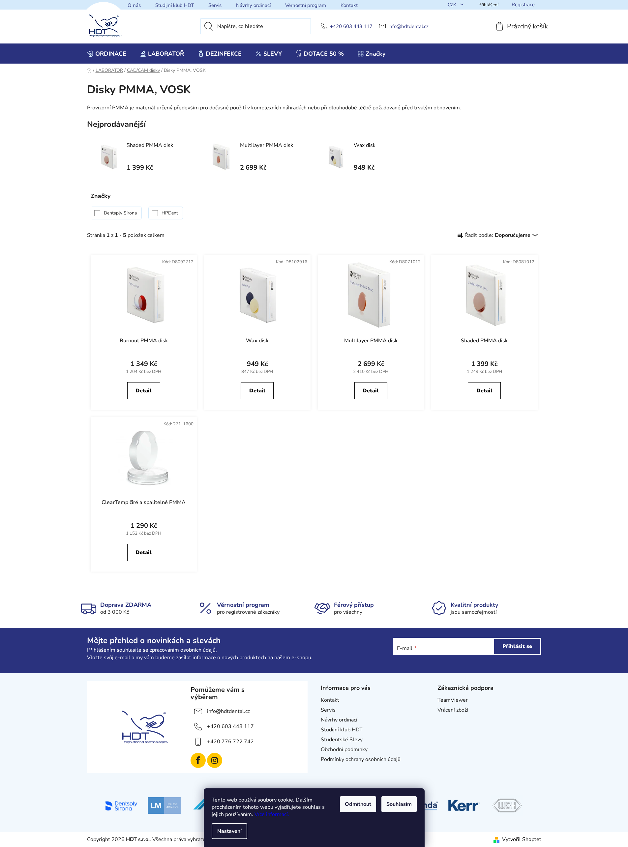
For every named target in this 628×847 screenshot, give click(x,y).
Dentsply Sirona (121, 213)
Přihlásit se (517, 646)
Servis (215, 5)
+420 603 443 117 (351, 26)
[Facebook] (198, 760)
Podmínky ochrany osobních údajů (361, 759)
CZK (453, 5)
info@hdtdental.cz (408, 26)
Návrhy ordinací (253, 5)
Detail (143, 390)
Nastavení (229, 831)
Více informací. (271, 814)
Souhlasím (399, 804)
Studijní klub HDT (174, 5)
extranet (447, 719)
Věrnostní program (305, 5)
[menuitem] (106, 54)
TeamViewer (452, 700)
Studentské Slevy (342, 739)
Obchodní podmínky (344, 749)
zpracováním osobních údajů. (183, 650)
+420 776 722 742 (230, 741)
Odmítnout (358, 804)
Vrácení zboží (452, 710)
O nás (134, 5)
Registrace (523, 4)
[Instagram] (214, 760)
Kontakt (349, 5)
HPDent (170, 213)
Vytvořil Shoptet (521, 839)
